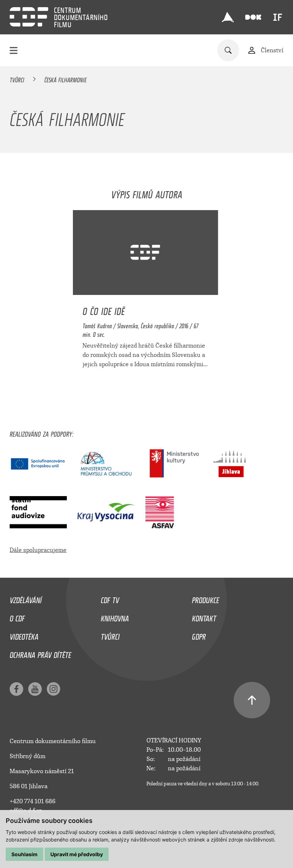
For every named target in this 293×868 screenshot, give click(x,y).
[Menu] (14, 50)
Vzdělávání (26, 598)
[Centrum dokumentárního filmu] (29, 16)
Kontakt (204, 616)
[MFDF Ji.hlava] (228, 17)
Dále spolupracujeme (38, 550)
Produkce (205, 598)
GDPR (199, 634)
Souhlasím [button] (24, 854)
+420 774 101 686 (32, 801)
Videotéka (24, 634)
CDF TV (110, 598)
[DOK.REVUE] (253, 17)
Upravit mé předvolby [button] (76, 854)
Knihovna (115, 616)
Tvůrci (17, 78)
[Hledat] (228, 50)
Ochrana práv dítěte (40, 653)
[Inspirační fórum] (277, 17)
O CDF (17, 616)
